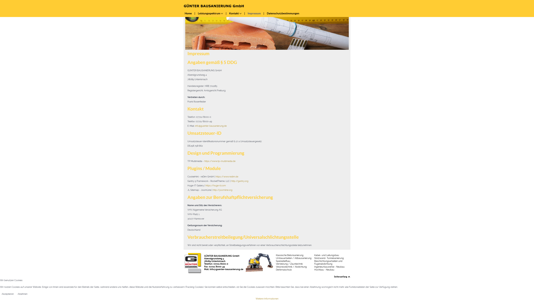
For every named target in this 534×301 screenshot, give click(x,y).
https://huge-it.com (216, 185)
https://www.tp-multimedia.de (219, 161)
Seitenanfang (341, 276)
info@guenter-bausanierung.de (211, 126)
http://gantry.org (239, 181)
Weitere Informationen (267, 298)
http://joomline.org (222, 190)
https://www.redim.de (227, 176)
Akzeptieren (8, 294)
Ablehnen (22, 294)
